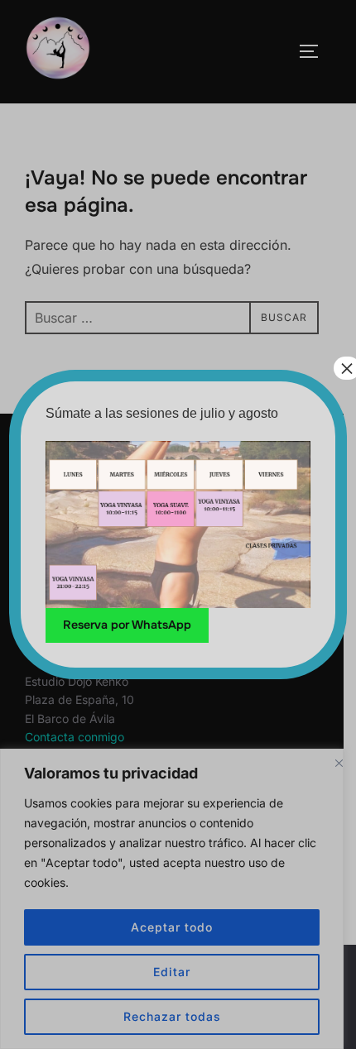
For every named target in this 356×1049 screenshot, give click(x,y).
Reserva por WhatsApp (127, 624)
